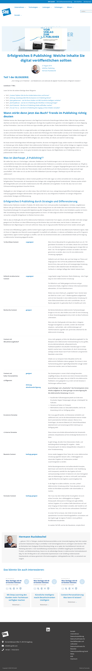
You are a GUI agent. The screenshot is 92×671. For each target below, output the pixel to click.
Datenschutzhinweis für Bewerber (77, 647)
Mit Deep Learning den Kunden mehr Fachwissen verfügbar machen (16, 597)
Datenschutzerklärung (77, 636)
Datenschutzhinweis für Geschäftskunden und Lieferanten (77, 641)
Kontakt (72, 631)
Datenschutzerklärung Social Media (79, 652)
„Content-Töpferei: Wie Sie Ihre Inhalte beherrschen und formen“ (29, 95)
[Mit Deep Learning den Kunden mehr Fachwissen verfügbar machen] (17, 584)
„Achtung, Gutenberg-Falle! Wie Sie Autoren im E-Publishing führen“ (30, 98)
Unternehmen (74, 634)
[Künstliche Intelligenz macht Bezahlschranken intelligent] (44, 584)
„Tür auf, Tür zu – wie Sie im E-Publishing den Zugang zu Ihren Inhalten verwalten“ (34, 108)
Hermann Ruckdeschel (49, 71)
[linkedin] (48, 629)
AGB (71, 656)
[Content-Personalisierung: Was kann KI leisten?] (72, 584)
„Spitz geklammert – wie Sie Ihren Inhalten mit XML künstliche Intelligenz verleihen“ (35, 100)
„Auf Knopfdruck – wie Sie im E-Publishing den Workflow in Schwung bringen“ (33, 103)
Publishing (51, 68)
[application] (25, 7)
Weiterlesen (16, 605)
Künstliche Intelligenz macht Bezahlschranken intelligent (44, 597)
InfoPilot (44, 68)
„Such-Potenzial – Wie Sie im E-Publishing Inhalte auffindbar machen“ (30, 105)
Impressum (73, 659)
